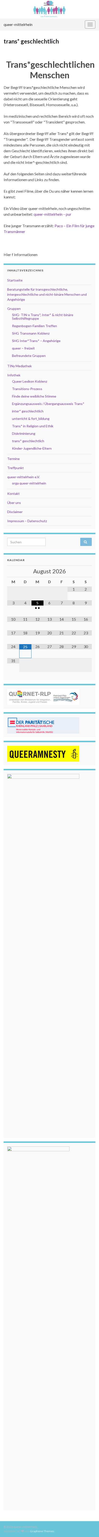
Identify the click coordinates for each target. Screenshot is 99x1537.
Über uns (14, 503)
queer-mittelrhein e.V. (23, 477)
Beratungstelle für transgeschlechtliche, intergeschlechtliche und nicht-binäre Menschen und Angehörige (47, 294)
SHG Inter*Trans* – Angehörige (36, 341)
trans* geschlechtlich (28, 441)
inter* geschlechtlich (27, 411)
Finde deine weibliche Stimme (34, 396)
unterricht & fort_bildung (31, 418)
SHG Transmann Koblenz (31, 333)
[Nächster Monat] (86, 571)
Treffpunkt (15, 468)
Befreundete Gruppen (29, 356)
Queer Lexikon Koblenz (29, 381)
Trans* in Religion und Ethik (32, 426)
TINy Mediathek (19, 366)
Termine (13, 459)
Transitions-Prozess (27, 389)
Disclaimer (15, 512)
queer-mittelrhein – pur (52, 214)
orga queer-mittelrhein (29, 483)
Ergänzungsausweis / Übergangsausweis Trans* (48, 404)
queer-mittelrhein (18, 24)
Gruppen (14, 308)
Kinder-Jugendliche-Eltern (32, 448)
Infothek (13, 375)
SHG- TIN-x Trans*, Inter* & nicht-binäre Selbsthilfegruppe (42, 316)
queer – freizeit (23, 348)
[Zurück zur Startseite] (49, 9)
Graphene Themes (42, 1531)
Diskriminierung (23, 433)
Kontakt (13, 493)
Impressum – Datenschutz (27, 521)
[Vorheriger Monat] (13, 571)
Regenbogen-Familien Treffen (34, 326)
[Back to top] (88, 1526)
